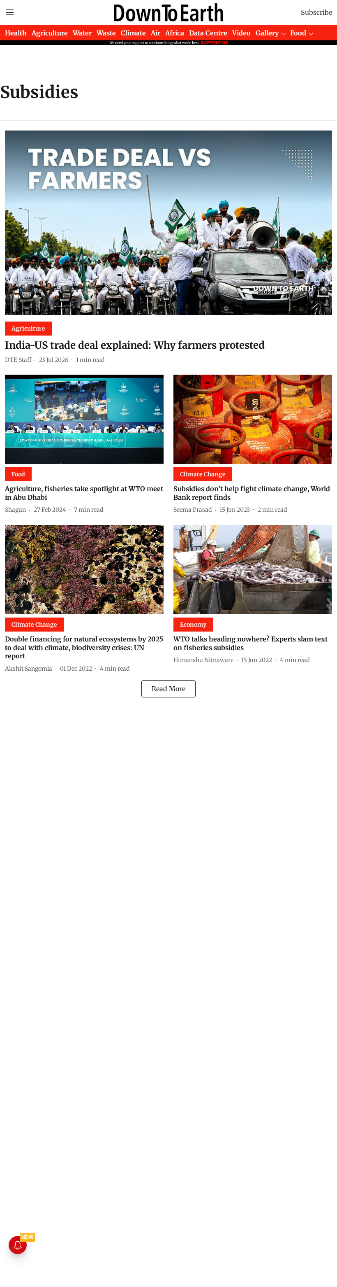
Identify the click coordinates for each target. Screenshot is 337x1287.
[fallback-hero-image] (168, 223)
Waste (106, 33)
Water (82, 33)
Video (241, 33)
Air (155, 33)
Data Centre (208, 33)
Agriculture (50, 33)
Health (16, 33)
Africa (174, 33)
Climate (133, 33)
